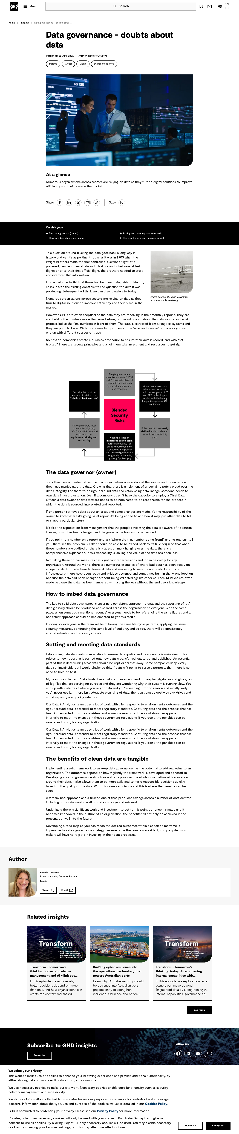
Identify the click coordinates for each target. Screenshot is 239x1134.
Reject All (190, 1125)
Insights (25, 23)
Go (192, 6)
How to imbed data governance (66, 238)
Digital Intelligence (104, 64)
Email (64, 890)
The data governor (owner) (63, 233)
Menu (33, 6)
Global (68, 64)
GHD (14, 6)
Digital (83, 64)
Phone (45, 890)
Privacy (107, 1111)
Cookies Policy (156, 1104)
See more (199, 1010)
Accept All (218, 1125)
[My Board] (201, 6)
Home (11, 23)
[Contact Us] (210, 6)
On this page (55, 227)
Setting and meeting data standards (142, 233)
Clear (183, 6)
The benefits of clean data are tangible (144, 238)
